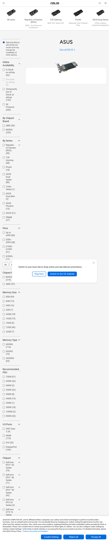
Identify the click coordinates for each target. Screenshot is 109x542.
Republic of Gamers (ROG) (9, 145)
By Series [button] (7, 140)
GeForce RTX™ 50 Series (9, 462)
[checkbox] (10, 149)
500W (5, 393)
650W (5, 380)
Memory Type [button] (10, 340)
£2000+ (6, 255)
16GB (5, 318)
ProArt (6, 166)
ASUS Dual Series (8, 174)
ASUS (5, 212)
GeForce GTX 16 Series (10, 509)
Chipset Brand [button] (10, 272)
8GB (5, 296)
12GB (5, 326)
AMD (5, 125)
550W (5, 389)
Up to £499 (8, 232)
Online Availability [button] (8, 64)
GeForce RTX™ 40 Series (9, 475)
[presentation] (4, 42)
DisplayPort (8, 446)
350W (5, 402)
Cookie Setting (51, 537)
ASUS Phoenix (9, 202)
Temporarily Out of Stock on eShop (10, 89)
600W (5, 385)
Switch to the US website (62, 274)
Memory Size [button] (10, 292)
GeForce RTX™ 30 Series (9, 487)
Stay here (39, 274)
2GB (5, 309)
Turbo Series (8, 186)
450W (5, 398)
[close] (94, 263)
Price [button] (5, 228)
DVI (4, 442)
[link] (54, 3)
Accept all (96, 537)
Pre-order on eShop (8, 80)
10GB (5, 322)
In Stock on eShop (8, 70)
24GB (5, 313)
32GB (5, 331)
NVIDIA (6, 129)
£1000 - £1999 (9, 246)
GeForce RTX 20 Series (10, 500)
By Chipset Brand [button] (8, 120)
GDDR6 (6, 343)
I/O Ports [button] (7, 424)
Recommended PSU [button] (11, 371)
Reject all (73, 537)
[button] (3, 3)
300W (5, 406)
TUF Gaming (8, 157)
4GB (5, 305)
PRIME (6, 216)
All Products (8, 103)
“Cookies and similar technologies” (35, 531)
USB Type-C (8, 428)
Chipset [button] (7, 458)
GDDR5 (6, 350)
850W (5, 415)
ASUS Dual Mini (10, 193)
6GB (5, 300)
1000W (6, 411)
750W (5, 376)
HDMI (5, 435)
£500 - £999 (8, 239)
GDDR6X (7, 357)
